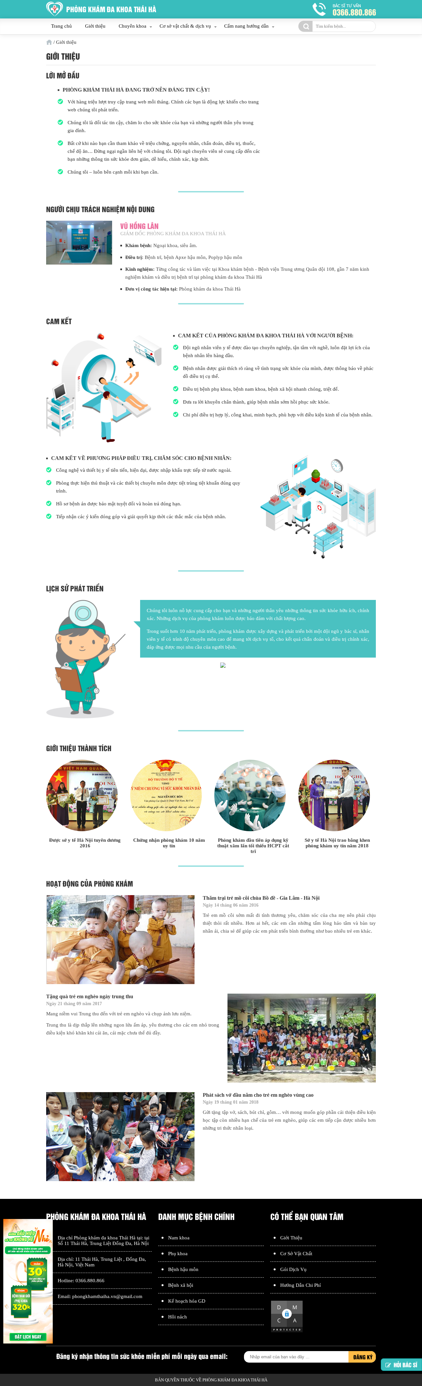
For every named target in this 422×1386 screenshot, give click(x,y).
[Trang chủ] (49, 42)
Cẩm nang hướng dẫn (246, 26)
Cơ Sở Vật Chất (296, 1253)
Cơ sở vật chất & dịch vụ (185, 26)
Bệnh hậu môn (183, 1269)
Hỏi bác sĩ (405, 1364)
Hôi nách (177, 1316)
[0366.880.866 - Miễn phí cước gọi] (344, 9)
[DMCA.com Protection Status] (286, 1331)
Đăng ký (363, 1357)
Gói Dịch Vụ (293, 1269)
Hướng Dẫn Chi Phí (300, 1285)
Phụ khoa (178, 1253)
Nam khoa (179, 1237)
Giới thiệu (95, 26)
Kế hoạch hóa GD (186, 1301)
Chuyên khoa (132, 26)
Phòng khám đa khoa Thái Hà (105, 1237)
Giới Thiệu (291, 1237)
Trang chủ (61, 26)
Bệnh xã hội (180, 1285)
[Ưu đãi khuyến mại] (28, 1282)
